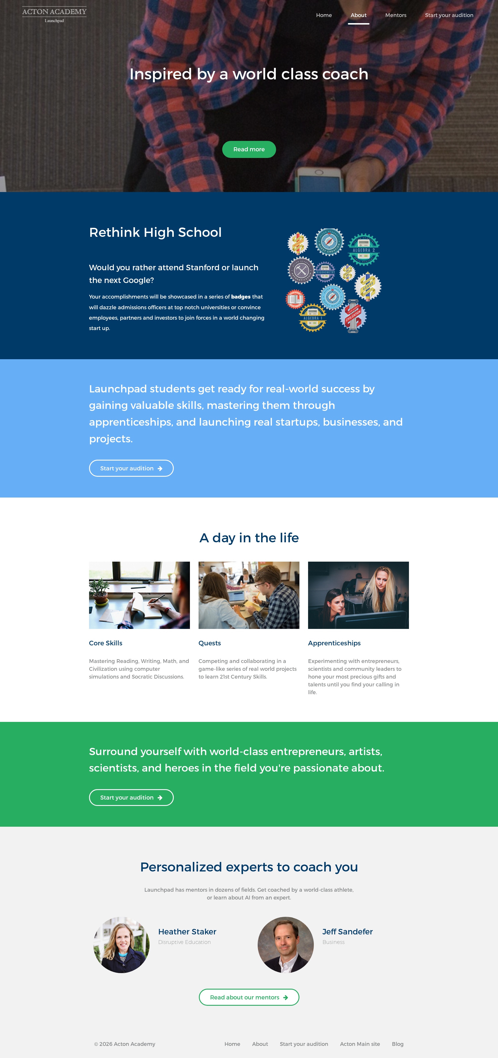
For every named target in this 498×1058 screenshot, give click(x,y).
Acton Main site (360, 1044)
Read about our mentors (245, 997)
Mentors (395, 15)
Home (324, 15)
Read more (249, 149)
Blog (398, 1044)
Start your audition (449, 15)
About (359, 15)
